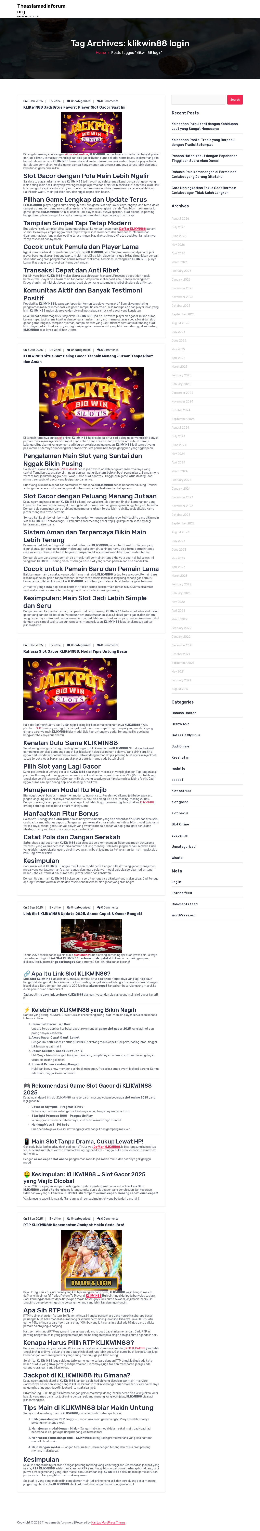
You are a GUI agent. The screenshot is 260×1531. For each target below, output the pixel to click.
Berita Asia (181, 724)
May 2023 (178, 558)
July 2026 (178, 227)
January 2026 (181, 279)
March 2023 (179, 576)
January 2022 (181, 636)
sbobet (177, 780)
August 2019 (180, 689)
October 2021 (181, 654)
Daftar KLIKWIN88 (132, 229)
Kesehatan (180, 757)
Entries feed (182, 893)
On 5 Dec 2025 (33, 645)
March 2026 (179, 262)
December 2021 (182, 645)
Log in (176, 882)
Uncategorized (81, 101)
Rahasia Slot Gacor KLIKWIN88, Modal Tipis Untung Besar (75, 651)
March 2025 (179, 366)
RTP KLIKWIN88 (67, 469)
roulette (178, 769)
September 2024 (183, 419)
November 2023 (182, 506)
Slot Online (180, 824)
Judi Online (180, 746)
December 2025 (182, 288)
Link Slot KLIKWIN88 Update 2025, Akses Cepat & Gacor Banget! (82, 914)
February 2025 (181, 375)
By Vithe (55, 101)
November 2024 (182, 401)
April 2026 (178, 253)
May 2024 (178, 454)
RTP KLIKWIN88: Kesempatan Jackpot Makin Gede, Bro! (73, 1225)
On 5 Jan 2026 (33, 350)
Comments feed (185, 904)
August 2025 (180, 323)
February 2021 (181, 680)
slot (59, 438)
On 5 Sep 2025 (33, 907)
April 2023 (178, 567)
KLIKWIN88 (147, 802)
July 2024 (178, 436)
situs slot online (76, 154)
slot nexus (180, 813)
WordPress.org (183, 915)
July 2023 (178, 541)
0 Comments (109, 101)
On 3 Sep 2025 (33, 1218)
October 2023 (181, 515)
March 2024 (179, 471)
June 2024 (179, 445)
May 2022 (178, 602)
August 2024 (180, 427)
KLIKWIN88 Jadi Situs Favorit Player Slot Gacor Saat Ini (74, 107)
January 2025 (181, 384)
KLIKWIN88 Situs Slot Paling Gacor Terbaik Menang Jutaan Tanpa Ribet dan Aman (88, 359)
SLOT (39, 728)
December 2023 (182, 497)
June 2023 (179, 549)
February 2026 (181, 271)
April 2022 (178, 610)
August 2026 (180, 218)
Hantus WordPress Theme (108, 1522)
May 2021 (178, 671)
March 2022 (179, 619)
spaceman (180, 835)
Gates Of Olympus (186, 735)
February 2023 (181, 584)
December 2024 (182, 393)
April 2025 (178, 358)
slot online (81, 955)
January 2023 (181, 593)
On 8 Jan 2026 (33, 101)
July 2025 (178, 332)
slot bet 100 (181, 791)
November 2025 (182, 297)
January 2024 (181, 488)
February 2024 (181, 480)
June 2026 (179, 236)
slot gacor (180, 802)
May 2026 (178, 245)
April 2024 (178, 462)
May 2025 (178, 349)
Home (101, 52)
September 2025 (183, 314)
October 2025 (181, 305)
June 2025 (179, 340)
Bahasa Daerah (184, 713)
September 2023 (183, 523)
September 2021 (183, 663)
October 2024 (181, 410)
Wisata (177, 858)
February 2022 (181, 628)
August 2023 (180, 532)
